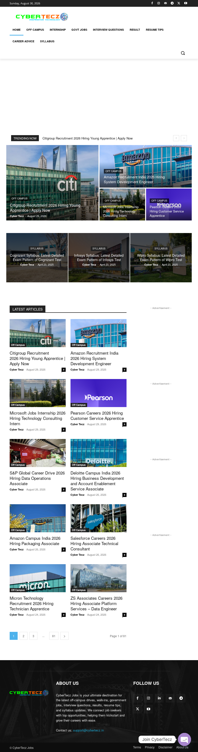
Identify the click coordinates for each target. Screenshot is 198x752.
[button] (182, 53)
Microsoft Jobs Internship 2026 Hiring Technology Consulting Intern (37, 418)
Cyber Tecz (17, 369)
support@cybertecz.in (88, 730)
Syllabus (36, 248)
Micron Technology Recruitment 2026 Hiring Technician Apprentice (31, 603)
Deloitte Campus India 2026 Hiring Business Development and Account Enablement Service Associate (97, 481)
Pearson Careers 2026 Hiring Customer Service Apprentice (97, 415)
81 (54, 636)
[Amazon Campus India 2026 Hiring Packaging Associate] (38, 518)
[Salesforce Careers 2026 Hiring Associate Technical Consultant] (99, 518)
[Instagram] (159, 3)
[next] (184, 138)
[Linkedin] (159, 698)
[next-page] (64, 636)
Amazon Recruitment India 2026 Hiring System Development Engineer (94, 358)
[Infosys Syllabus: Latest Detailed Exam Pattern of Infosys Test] (99, 257)
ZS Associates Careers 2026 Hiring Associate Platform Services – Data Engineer (96, 603)
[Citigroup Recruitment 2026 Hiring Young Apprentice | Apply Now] (52, 182)
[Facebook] (152, 3)
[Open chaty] (184, 739)
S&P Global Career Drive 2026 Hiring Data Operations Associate (37, 478)
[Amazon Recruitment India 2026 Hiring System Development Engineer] (145, 166)
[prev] (176, 138)
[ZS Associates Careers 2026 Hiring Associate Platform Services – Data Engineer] (99, 578)
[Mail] (165, 3)
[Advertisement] (131, 16)
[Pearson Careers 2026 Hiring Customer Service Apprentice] (169, 204)
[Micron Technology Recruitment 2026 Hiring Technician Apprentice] (38, 578)
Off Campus (20, 198)
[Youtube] (185, 3)
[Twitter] (179, 3)
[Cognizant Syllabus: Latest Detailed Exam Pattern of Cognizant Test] (37, 257)
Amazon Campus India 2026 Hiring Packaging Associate (35, 540)
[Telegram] (172, 3)
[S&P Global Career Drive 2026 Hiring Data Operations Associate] (38, 453)
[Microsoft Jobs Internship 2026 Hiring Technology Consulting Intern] (122, 204)
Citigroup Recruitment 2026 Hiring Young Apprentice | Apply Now (87, 138)
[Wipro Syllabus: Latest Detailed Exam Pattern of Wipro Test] (161, 257)
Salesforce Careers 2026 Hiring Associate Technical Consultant (94, 543)
